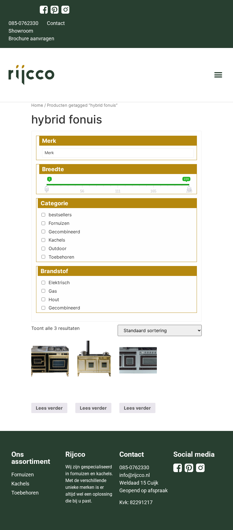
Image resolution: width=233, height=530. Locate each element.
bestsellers (60, 214)
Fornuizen (59, 223)
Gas (53, 291)
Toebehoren (61, 257)
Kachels (57, 240)
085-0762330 (134, 467)
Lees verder (49, 408)
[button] (218, 75)
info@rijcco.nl (134, 475)
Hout (54, 299)
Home (37, 105)
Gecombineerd (64, 231)
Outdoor (57, 248)
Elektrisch (59, 282)
